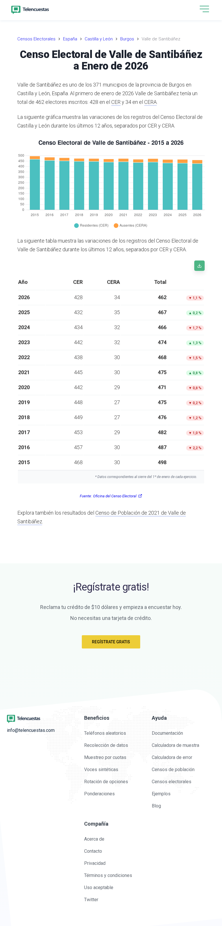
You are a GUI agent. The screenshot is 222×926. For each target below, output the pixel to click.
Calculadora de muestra (175, 745)
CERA (150, 102)
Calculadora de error (172, 757)
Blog (156, 806)
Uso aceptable (98, 887)
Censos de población (173, 769)
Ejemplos (161, 793)
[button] (204, 9)
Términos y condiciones (108, 875)
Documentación (167, 733)
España (70, 39)
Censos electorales (171, 781)
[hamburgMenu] (204, 9)
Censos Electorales (36, 39)
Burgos (127, 39)
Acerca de (94, 839)
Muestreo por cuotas (105, 757)
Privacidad (95, 863)
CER (116, 102)
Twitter (91, 899)
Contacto (93, 851)
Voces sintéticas (101, 769)
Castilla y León (99, 39)
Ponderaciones (99, 793)
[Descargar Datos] (199, 265)
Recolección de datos (106, 745)
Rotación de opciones (106, 781)
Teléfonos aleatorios (105, 733)
